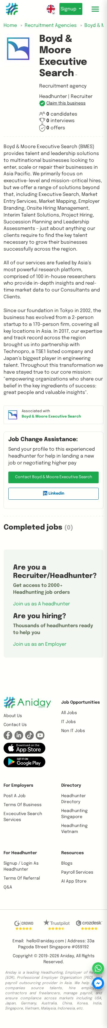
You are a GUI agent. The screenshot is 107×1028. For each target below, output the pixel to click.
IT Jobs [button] (68, 722)
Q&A (8, 887)
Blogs (67, 863)
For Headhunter (20, 853)
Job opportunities (80, 702)
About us (13, 716)
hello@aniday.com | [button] (46, 941)
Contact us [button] (15, 725)
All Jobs (69, 713)
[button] (62, 103)
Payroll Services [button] (77, 872)
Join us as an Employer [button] (39, 644)
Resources (72, 853)
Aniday (67, 956)
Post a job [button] (15, 796)
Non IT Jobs (73, 731)
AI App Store (73, 881)
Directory (71, 785)
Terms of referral (22, 878)
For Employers (18, 785)
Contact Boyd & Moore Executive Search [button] (53, 477)
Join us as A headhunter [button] (41, 604)
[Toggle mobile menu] (95, 9)
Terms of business (23, 805)
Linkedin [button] (56, 493)
